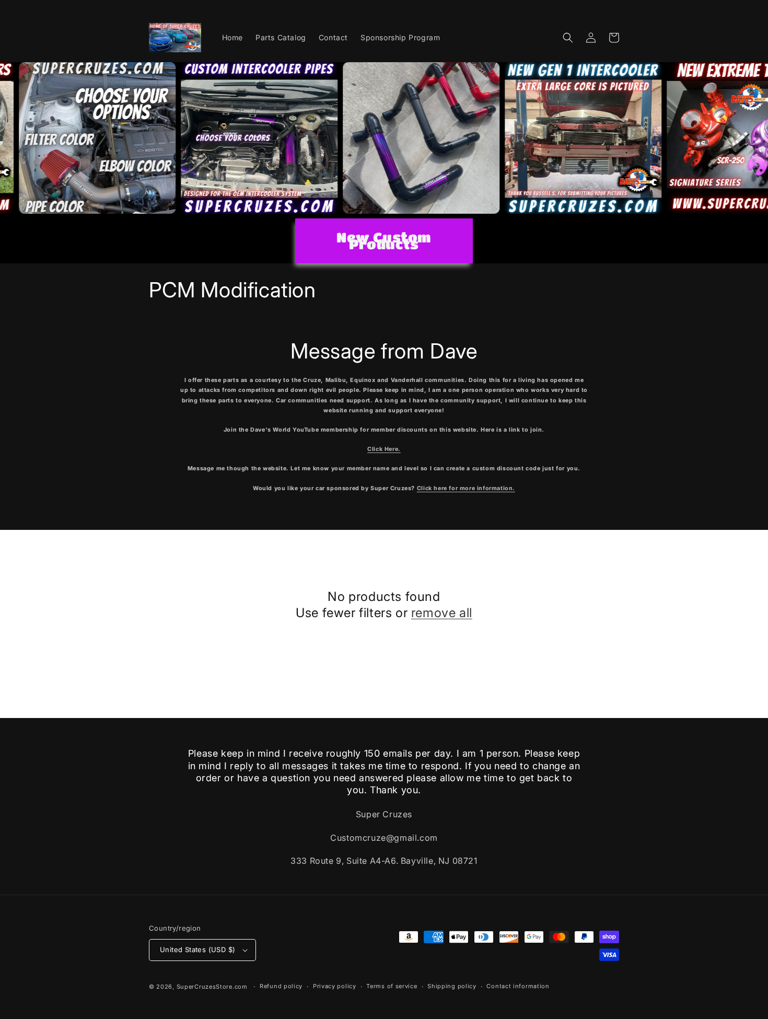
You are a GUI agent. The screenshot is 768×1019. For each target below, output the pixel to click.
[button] (567, 37)
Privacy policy (334, 986)
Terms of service (391, 986)
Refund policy (281, 986)
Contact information (517, 986)
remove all (441, 612)
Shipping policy (451, 986)
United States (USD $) (197, 949)
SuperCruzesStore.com (212, 986)
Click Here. (384, 449)
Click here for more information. (466, 488)
